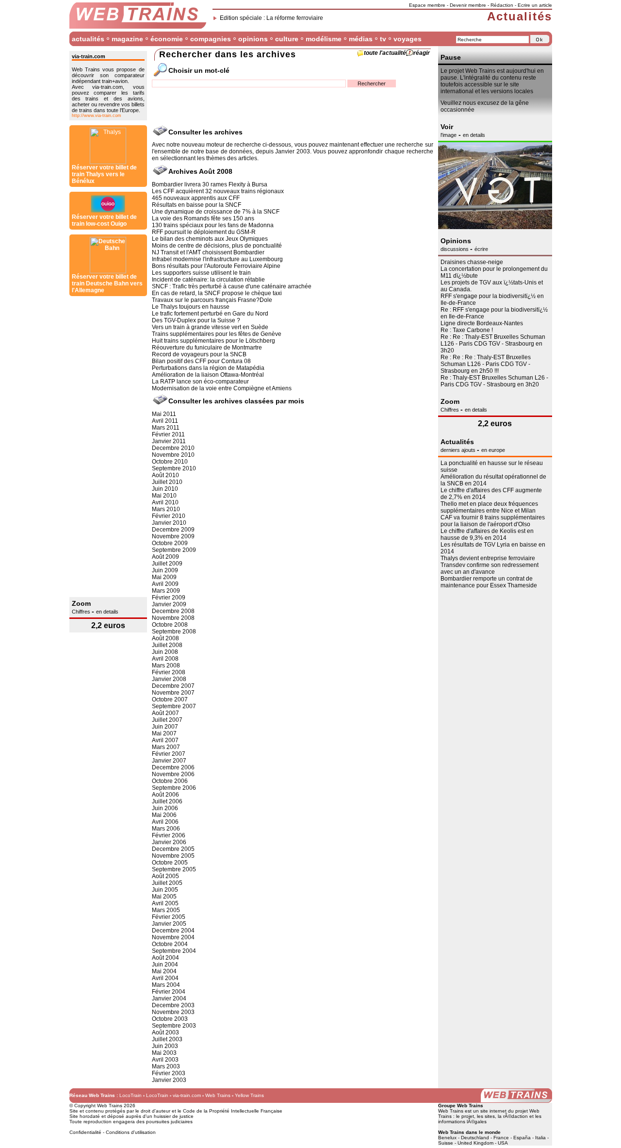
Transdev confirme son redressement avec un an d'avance (490, 568)
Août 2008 (165, 638)
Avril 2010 (165, 502)
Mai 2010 (164, 495)
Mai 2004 (164, 971)
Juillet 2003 (167, 1039)
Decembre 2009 (173, 529)
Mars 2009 (166, 590)
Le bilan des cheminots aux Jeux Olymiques (210, 238)
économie (166, 39)
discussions (455, 249)
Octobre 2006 (170, 781)
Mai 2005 (164, 896)
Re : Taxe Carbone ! (467, 330)
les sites (486, 1116)
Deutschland (475, 1137)
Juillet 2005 (167, 883)
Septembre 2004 (174, 951)
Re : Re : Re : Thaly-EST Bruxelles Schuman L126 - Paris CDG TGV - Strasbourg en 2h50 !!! (486, 364)
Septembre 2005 (174, 869)
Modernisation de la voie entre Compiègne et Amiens (222, 388)
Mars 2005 (166, 910)
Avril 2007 (165, 740)
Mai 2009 (164, 577)
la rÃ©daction (513, 1116)
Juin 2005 (165, 889)
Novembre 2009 (173, 536)
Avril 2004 (165, 978)
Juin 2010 (165, 488)
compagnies (210, 39)
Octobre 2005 (170, 862)
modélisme (324, 39)
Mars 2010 (166, 509)
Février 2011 (168, 434)
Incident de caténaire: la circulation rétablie (208, 279)
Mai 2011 (164, 414)
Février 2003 (168, 1073)
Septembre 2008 (174, 631)
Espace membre (427, 5)
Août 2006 (165, 794)
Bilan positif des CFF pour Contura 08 (201, 361)
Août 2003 (165, 1032)
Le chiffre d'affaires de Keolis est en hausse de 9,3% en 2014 (487, 534)
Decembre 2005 (173, 849)
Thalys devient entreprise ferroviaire (488, 558)
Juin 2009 (165, 570)
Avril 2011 (165, 420)
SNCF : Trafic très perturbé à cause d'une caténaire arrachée (231, 286)
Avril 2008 (165, 658)
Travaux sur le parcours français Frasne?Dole (212, 300)
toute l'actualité (385, 53)
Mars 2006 (166, 828)
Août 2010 (165, 475)
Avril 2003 (165, 1059)
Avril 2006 (165, 821)
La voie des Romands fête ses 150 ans (203, 218)
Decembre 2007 (173, 685)
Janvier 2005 (169, 923)
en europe (493, 450)
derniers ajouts (459, 450)
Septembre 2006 (174, 787)
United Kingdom (475, 1143)
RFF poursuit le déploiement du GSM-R (204, 232)
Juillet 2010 (167, 482)
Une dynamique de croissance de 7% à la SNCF (215, 211)
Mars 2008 (166, 665)
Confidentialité (85, 1132)
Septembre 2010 (174, 468)
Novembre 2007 (173, 692)
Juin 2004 (165, 964)
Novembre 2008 (173, 618)
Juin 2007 (165, 726)
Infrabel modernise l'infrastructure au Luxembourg (217, 259)
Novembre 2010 (173, 454)
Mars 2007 (166, 747)
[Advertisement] (108, 446)
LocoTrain (130, 1095)
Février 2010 (168, 516)
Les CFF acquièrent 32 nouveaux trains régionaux (218, 191)
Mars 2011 (166, 427)
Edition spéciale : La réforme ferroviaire (271, 18)
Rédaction (501, 5)
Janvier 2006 (169, 842)
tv (383, 39)
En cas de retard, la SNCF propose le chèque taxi (217, 293)
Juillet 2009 (167, 563)
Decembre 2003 (173, 1005)
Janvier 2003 (169, 1080)
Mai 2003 (164, 1052)
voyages (407, 39)
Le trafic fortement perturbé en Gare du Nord (210, 313)
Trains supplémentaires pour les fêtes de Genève (216, 334)
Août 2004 (165, 957)
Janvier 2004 (169, 998)
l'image (449, 135)
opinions (253, 39)
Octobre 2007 (170, 699)
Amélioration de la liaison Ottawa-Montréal (208, 374)
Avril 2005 (165, 903)
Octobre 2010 (170, 461)
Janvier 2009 (169, 604)
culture (286, 39)
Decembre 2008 (173, 611)
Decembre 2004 (173, 930)
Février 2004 (168, 991)
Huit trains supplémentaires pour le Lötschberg (213, 340)
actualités (88, 39)
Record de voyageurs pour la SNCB (199, 354)
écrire (481, 249)
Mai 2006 (164, 815)
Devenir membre (468, 5)
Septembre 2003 (174, 1025)
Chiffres (82, 612)
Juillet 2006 (167, 801)
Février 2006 (168, 835)
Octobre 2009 (170, 543)
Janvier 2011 (169, 441)
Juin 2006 (165, 808)
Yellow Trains (249, 1095)
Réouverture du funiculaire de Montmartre (207, 347)
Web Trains (217, 1095)
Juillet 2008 (167, 645)
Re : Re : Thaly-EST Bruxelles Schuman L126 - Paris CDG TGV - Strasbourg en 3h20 (493, 343)
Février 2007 (168, 753)
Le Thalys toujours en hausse (190, 306)
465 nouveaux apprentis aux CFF (196, 198)
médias (361, 39)
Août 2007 (165, 713)
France (501, 1137)
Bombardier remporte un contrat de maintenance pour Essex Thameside (489, 582)
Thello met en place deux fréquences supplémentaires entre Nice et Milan (489, 507)
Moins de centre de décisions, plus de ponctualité (217, 245)
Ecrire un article (535, 5)
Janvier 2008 (169, 679)
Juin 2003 (165, 1046)
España (522, 1137)
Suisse (445, 1143)
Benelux (447, 1137)
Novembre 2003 (173, 1012)
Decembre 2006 (173, 767)
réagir (421, 53)
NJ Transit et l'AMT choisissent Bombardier (208, 252)
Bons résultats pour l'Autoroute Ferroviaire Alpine (216, 266)
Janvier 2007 (169, 760)
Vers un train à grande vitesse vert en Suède (210, 327)
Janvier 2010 (169, 522)
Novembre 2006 (173, 774)
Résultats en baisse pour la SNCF (196, 204)
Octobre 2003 (170, 1018)
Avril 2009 (165, 584)
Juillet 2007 (167, 719)
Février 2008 (168, 672)
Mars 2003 (166, 1066)
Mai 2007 (164, 733)
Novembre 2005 (173, 855)
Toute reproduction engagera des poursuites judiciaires (131, 1121)
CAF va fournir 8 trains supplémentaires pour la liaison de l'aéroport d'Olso (493, 521)
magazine (127, 39)
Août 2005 (165, 876)
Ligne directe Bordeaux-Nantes (482, 323)
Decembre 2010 (173, 448)
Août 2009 (165, 556)
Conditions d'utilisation (131, 1132)
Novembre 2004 (173, 937)
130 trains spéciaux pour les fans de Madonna (213, 225)
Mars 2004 (166, 985)
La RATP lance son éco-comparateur (200, 381)
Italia (540, 1137)
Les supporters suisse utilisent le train (201, 272)
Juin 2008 (165, 652)
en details (107, 612)
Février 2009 (168, 597)
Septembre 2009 (174, 550)
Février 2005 (168, 917)
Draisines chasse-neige (472, 262)
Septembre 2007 (174, 706)
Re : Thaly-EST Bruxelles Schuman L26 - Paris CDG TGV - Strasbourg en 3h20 (494, 381)
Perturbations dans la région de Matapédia (208, 368)
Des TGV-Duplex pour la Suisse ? (196, 320)
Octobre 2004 (170, 944)
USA (503, 1143)
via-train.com (187, 1095)
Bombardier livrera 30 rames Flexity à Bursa (209, 184)
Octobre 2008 (170, 624)
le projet (465, 1116)
